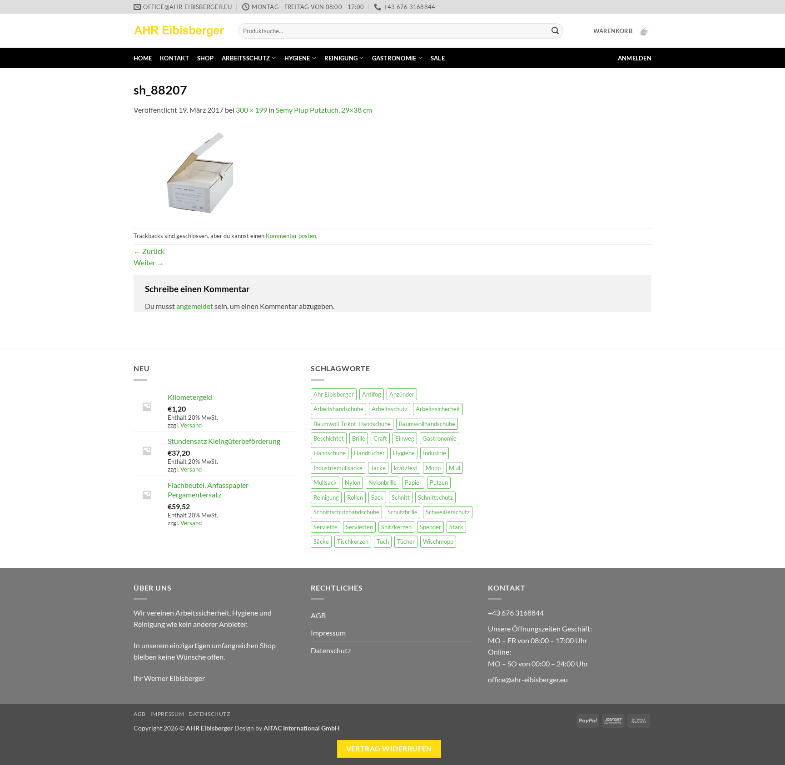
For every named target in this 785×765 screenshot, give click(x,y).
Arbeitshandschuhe (338, 408)
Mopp (433, 468)
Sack (377, 497)
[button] (622, 30)
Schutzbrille (402, 512)
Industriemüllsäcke (338, 468)
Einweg (404, 438)
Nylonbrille (382, 482)
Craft (380, 438)
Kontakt (174, 58)
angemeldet (194, 306)
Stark (456, 527)
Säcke (321, 541)
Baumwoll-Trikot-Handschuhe (352, 423)
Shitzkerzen (396, 527)
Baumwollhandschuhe (427, 423)
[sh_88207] (202, 171)
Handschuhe (329, 453)
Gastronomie (394, 58)
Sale (438, 58)
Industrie (434, 453)
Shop (205, 58)
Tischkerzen (352, 541)
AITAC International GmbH (301, 728)
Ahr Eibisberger (333, 394)
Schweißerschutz (448, 512)
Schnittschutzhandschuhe (346, 512)
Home (143, 58)
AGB (318, 615)
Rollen (355, 497)
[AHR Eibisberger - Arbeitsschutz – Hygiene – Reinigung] (179, 31)
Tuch (383, 541)
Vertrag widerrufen (389, 749)
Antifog (371, 394)
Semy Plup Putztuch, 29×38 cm (324, 109)
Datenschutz (331, 650)
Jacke (378, 468)
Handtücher (369, 453)
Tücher (406, 541)
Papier (413, 482)
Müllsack (325, 482)
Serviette (325, 527)
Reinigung (341, 58)
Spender (430, 527)
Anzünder (401, 394)
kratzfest (405, 468)
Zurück (149, 251)
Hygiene (297, 58)
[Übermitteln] (555, 31)
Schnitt (401, 497)
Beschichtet (328, 438)
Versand (191, 425)
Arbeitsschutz (246, 58)
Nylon (352, 482)
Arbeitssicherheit (438, 408)
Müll (454, 468)
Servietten (359, 527)
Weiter (149, 262)
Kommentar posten (291, 235)
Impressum (328, 632)
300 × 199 (251, 109)
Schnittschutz (435, 497)
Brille (358, 438)
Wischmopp (438, 541)
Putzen (439, 482)
